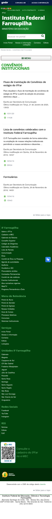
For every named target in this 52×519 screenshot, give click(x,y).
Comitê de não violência (10, 277)
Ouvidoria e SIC (7, 268)
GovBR (4, 2)
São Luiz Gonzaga (8, 394)
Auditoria (4, 265)
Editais (46, 43)
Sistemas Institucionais (10, 321)
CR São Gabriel (7, 363)
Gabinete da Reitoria (9, 237)
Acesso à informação (40, 3)
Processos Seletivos (8, 315)
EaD (3, 433)
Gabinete (4, 354)
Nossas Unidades (8, 309)
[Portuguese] (2, 8)
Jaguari (4, 369)
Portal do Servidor (8, 303)
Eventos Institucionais (9, 280)
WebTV (4, 286)
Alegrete (4, 357)
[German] (6, 8)
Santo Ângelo (6, 388)
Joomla (42, 484)
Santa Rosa (5, 379)
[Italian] (8, 8)
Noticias (4, 427)
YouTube (4, 413)
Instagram (5, 416)
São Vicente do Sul (8, 397)
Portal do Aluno (7, 300)
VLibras (41, 10)
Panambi (4, 375)
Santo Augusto (7, 385)
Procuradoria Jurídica (9, 271)
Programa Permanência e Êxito (13, 289)
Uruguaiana (5, 400)
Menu (27, 58)
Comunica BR (20, 3)
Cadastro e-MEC (7, 234)
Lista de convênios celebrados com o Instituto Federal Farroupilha (24, 131)
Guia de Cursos (7, 312)
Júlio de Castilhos (8, 372)
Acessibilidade (13, 10)
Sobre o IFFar (6, 231)
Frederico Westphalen (9, 366)
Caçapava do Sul (7, 360)
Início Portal (8, 43)
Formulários (10, 177)
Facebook (5, 410)
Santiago (4, 382)
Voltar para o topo (42, 215)
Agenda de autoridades (10, 262)
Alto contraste (29, 10)
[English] (4, 8)
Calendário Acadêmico (9, 247)
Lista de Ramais (7, 250)
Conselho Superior (8, 240)
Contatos (37, 43)
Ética (3, 256)
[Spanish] (10, 8)
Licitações (26, 45)
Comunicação (6, 253)
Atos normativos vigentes (10, 283)
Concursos (5, 318)
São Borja (5, 391)
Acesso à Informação (23, 43)
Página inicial (6, 50)
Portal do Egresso (8, 306)
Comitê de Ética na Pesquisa (12, 259)
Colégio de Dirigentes (9, 244)
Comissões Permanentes (10, 274)
